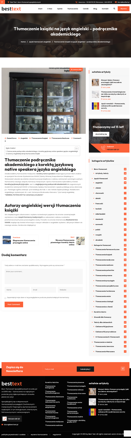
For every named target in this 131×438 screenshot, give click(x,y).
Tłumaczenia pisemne (75, 382)
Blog (95, 9)
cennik (86, 9)
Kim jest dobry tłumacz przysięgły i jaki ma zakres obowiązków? (111, 82)
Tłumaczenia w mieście (103, 342)
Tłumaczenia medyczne (104, 260)
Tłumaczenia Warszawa (105, 351)
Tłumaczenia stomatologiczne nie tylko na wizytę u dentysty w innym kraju (113, 94)
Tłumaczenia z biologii (104, 301)
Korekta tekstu (100, 312)
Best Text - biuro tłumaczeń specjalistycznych (25, 2)
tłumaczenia (72, 9)
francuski (99, 204)
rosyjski (98, 235)
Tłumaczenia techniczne (105, 291)
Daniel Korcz (11, 138)
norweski (99, 224)
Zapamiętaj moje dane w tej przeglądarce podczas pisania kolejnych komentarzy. (38, 297)
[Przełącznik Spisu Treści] (75, 148)
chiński (98, 188)
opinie (59, 9)
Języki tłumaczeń (36, 42)
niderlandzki (100, 214)
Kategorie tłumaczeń (102, 245)
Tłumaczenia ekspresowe (50, 406)
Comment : (77, 138)
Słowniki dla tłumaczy (102, 317)
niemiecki (99, 219)
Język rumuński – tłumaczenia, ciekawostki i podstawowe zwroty (113, 106)
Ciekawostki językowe (104, 326)
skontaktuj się (101, 134)
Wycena (124, 9)
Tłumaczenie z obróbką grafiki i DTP (76, 421)
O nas (49, 9)
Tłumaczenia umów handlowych (74, 403)
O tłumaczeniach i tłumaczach (107, 337)
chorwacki (99, 193)
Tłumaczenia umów (103, 296)
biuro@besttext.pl (123, 2)
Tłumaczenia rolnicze (75, 390)
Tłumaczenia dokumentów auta (52, 401)
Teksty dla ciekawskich (103, 322)
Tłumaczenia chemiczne (54, 396)
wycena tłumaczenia (39, 435)
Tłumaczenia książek (40, 138)
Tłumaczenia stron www (76, 393)
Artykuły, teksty (101, 173)
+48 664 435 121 (113, 149)
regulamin (57, 435)
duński (98, 198)
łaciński (98, 209)
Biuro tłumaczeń (100, 169)
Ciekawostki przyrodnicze (105, 332)
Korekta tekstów (52, 382)
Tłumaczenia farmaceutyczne (107, 249)
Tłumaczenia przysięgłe (105, 281)
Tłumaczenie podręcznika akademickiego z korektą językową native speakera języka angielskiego (42, 151)
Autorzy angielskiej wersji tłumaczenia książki (23, 154)
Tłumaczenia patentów (104, 270)
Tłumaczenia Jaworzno (104, 346)
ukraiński (99, 240)
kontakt (105, 9)
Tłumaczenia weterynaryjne (72, 412)
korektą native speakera (46, 174)
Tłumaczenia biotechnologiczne (52, 392)
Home (23, 42)
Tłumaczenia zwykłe (75, 416)
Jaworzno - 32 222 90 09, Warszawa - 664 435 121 (95, 2)
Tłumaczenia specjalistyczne (107, 286)
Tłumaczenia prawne (103, 275)
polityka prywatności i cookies (13, 435)
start (40, 9)
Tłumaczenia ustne (74, 407)
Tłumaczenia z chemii (103, 307)
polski (97, 230)
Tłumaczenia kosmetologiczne (52, 417)
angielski (47, 42)
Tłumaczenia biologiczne (50, 386)
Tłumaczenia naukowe (60, 138)
